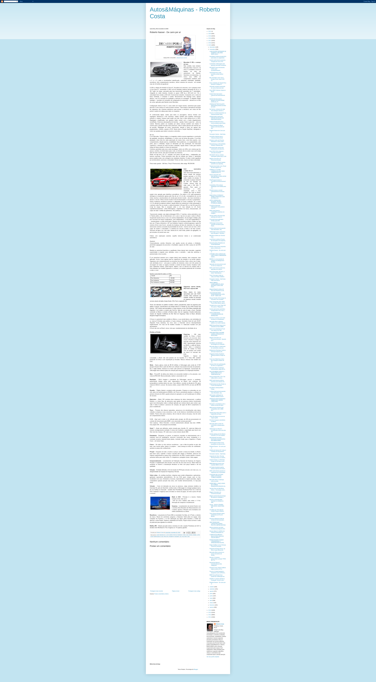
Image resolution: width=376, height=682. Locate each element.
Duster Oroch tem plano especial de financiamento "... (217, 95)
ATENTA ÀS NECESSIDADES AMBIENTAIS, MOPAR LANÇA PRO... (217, 400)
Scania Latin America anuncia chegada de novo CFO (217, 60)
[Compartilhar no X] (191, 533)
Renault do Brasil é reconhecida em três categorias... (216, 564)
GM (187, 535)
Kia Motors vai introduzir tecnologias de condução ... (218, 343)
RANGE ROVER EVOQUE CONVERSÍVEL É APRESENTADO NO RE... (217, 541)
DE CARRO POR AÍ (172, 535)
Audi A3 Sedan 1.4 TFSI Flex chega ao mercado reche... (217, 460)
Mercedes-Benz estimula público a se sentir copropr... (218, 322)
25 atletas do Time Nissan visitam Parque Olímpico (217, 510)
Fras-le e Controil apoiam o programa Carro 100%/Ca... (218, 572)
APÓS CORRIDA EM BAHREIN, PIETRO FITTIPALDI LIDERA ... (216, 202)
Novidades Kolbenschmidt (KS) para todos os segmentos (218, 57)
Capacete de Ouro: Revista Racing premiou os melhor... (218, 456)
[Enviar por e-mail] (187, 533)
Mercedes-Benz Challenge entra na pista (217, 480)
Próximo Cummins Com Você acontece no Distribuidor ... (217, 318)
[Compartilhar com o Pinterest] (195, 533)
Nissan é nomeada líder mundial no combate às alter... (216, 501)
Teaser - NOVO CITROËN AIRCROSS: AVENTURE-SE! (217, 506)
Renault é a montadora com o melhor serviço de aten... (217, 404)
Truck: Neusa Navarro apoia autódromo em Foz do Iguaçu (217, 515)
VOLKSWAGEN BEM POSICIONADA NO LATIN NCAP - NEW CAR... (217, 294)
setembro (212, 589)
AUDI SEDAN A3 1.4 (162, 535)
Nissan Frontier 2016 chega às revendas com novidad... (218, 298)
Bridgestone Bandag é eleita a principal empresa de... (218, 351)
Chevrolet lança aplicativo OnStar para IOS (216, 220)
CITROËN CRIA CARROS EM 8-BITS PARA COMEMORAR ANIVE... (218, 255)
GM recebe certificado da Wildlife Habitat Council (216, 395)
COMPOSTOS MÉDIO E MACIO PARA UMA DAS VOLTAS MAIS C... (217, 536)
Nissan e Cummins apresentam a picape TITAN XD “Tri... (218, 559)
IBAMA (194, 535)
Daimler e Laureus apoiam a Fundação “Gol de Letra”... (217, 579)
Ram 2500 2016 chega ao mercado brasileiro (216, 152)
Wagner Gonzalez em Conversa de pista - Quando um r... (218, 339)
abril (211, 600)
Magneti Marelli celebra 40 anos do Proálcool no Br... (217, 290)
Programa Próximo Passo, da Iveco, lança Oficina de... (217, 549)
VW (183, 536)
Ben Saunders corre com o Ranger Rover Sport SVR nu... (217, 79)
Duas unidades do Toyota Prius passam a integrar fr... (218, 83)
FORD (184, 535)
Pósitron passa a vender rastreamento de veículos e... (217, 191)
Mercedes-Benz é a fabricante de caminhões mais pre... (218, 347)
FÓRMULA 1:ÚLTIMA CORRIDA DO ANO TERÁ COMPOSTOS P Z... (217, 171)
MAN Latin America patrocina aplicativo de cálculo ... (217, 268)
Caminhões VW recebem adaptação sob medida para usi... (218, 186)
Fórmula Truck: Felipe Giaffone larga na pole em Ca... (218, 568)
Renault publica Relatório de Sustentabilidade (217, 243)
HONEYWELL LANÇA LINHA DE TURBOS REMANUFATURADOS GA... (218, 485)
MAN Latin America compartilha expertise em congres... (217, 212)
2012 (209, 614)
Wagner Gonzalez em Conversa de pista (215, 159)
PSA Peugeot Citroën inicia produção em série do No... (217, 443)
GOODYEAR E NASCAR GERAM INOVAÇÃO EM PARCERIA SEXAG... (217, 118)
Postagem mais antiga (194, 591)
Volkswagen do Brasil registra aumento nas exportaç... (217, 163)
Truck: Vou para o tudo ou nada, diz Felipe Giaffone (217, 276)
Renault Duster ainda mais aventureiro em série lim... (217, 148)
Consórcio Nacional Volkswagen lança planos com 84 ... (217, 207)
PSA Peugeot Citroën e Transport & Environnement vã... (218, 181)
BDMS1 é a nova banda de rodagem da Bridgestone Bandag (217, 260)
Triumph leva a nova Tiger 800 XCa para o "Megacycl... (218, 306)
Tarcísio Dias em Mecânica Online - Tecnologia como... (218, 489)
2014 (209, 610)
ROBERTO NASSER (174, 536)
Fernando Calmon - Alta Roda (217, 134)
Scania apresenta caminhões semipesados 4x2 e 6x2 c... (217, 309)
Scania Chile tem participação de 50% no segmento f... (218, 364)
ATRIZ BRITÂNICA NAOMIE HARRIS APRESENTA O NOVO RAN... (217, 334)
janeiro (212, 607)
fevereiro (212, 605)
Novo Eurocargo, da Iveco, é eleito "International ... (217, 272)
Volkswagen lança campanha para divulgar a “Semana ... (217, 232)
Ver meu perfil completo (213, 656)
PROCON (166, 536)
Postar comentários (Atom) (161, 594)
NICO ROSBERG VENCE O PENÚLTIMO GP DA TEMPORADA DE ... (217, 373)
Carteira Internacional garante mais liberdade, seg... (218, 229)
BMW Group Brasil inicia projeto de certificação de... (217, 575)
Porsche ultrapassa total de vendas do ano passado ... (217, 519)
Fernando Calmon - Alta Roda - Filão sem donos (218, 279)
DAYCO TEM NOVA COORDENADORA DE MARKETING (216, 314)
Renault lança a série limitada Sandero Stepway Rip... (217, 144)
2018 (209, 38)
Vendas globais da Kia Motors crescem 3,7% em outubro (217, 434)
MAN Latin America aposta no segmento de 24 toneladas (217, 471)
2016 (209, 43)
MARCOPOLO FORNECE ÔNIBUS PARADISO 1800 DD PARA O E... (217, 197)
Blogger (196, 669)
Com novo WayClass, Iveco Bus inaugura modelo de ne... (217, 360)
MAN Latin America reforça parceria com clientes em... (217, 381)
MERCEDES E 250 (158, 536)
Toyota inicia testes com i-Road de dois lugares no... (218, 166)
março (211, 602)
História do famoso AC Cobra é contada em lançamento (218, 450)
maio (211, 598)
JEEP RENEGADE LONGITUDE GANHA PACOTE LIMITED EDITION (218, 524)
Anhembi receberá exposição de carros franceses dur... (217, 87)
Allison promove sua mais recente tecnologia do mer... (218, 528)
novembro (212, 49)
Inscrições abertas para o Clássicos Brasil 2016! (216, 137)
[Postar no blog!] (189, 533)
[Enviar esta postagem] (184, 532)
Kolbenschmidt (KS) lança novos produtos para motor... (218, 122)
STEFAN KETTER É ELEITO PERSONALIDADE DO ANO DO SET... (218, 105)
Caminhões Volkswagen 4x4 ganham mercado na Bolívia (218, 64)
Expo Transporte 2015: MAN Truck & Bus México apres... (218, 302)
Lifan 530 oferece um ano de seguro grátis (217, 417)
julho (211, 593)
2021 (209, 31)
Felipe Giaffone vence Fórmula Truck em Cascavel (218, 545)
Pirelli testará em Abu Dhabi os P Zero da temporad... (218, 384)
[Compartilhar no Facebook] (193, 533)
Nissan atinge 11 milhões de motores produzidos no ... (217, 531)
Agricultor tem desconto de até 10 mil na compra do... (218, 265)
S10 (180, 536)
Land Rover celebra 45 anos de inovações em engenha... (218, 240)
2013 (209, 612)
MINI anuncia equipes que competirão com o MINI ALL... (217, 409)
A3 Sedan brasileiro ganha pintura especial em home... (218, 468)
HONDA (191, 535)
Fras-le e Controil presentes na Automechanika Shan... (218, 113)
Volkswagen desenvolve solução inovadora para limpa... (217, 224)
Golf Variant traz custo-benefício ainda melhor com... (216, 74)
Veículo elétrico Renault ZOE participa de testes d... (217, 216)
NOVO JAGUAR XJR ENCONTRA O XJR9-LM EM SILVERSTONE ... (218, 176)
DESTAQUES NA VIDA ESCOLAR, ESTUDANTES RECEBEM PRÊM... (217, 439)
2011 (209, 617)
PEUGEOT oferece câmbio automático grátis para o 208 (218, 155)
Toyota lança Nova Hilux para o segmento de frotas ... (218, 413)
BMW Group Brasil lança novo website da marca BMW (218, 326)
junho (211, 596)
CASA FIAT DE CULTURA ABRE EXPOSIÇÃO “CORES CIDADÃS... (216, 476)
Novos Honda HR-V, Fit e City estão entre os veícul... (217, 377)
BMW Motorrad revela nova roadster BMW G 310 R (217, 464)
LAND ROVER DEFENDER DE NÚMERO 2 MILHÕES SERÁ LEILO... (218, 53)
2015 (209, 45)
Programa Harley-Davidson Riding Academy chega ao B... (217, 355)
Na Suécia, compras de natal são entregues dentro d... (217, 110)
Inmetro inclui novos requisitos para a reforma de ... (218, 247)
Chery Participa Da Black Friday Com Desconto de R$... (217, 127)
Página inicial (175, 591)
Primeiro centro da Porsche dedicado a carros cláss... (217, 141)
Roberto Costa (220, 624)
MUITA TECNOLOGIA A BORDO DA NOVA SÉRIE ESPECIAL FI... (217, 100)
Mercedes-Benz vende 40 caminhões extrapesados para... (217, 425)
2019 (209, 36)
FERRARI (179, 535)
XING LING (187, 536)
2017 (209, 40)
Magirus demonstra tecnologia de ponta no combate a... (218, 496)
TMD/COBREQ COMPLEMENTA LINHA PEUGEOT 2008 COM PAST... (217, 285)
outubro (212, 586)
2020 (209, 33)
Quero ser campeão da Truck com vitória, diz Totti (217, 329)
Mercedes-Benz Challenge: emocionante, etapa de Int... (218, 368)
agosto (212, 591)
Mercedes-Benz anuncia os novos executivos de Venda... (217, 554)
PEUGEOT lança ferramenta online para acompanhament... (217, 69)
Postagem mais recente (156, 591)
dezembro (212, 47)
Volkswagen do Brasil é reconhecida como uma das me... (218, 430)
